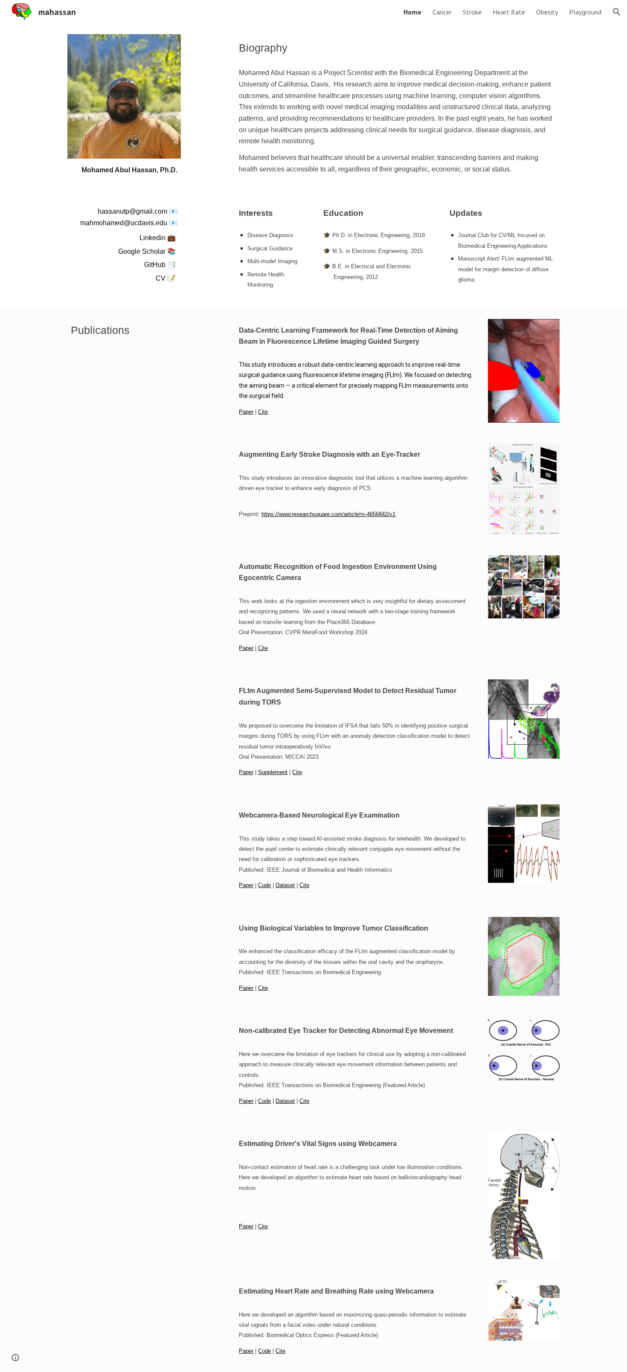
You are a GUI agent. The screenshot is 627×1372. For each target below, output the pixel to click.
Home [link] (412, 12)
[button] (617, 12)
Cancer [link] (442, 12)
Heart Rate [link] (509, 12)
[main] (124, 170)
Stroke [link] (472, 12)
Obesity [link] (547, 12)
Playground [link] (585, 12)
